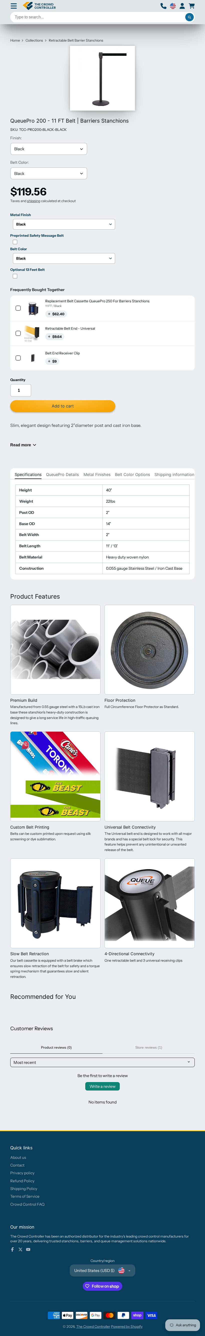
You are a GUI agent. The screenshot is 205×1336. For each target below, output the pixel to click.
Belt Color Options (132, 474)
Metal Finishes (97, 474)
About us (18, 1157)
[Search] (189, 17)
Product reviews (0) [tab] (56, 1047)
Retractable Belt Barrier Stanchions (76, 40)
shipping (33, 201)
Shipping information (174, 474)
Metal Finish (20, 215)
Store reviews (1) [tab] (148, 1047)
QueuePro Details (62, 474)
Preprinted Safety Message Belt (37, 235)
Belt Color (18, 249)
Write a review (103, 1086)
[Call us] (163, 5)
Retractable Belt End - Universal (70, 328)
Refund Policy (22, 1181)
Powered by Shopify (126, 1326)
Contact (17, 1165)
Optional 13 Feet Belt (27, 269)
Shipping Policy (23, 1188)
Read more (20, 445)
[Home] (39, 6)
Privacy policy (22, 1173)
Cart (191, 5)
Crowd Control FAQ (27, 1204)
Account (182, 5)
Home (15, 40)
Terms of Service (25, 1196)
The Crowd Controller (93, 1326)
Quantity (18, 380)
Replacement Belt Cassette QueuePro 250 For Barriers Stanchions (97, 301)
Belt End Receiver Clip (62, 353)
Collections (34, 40)
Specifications (28, 474)
